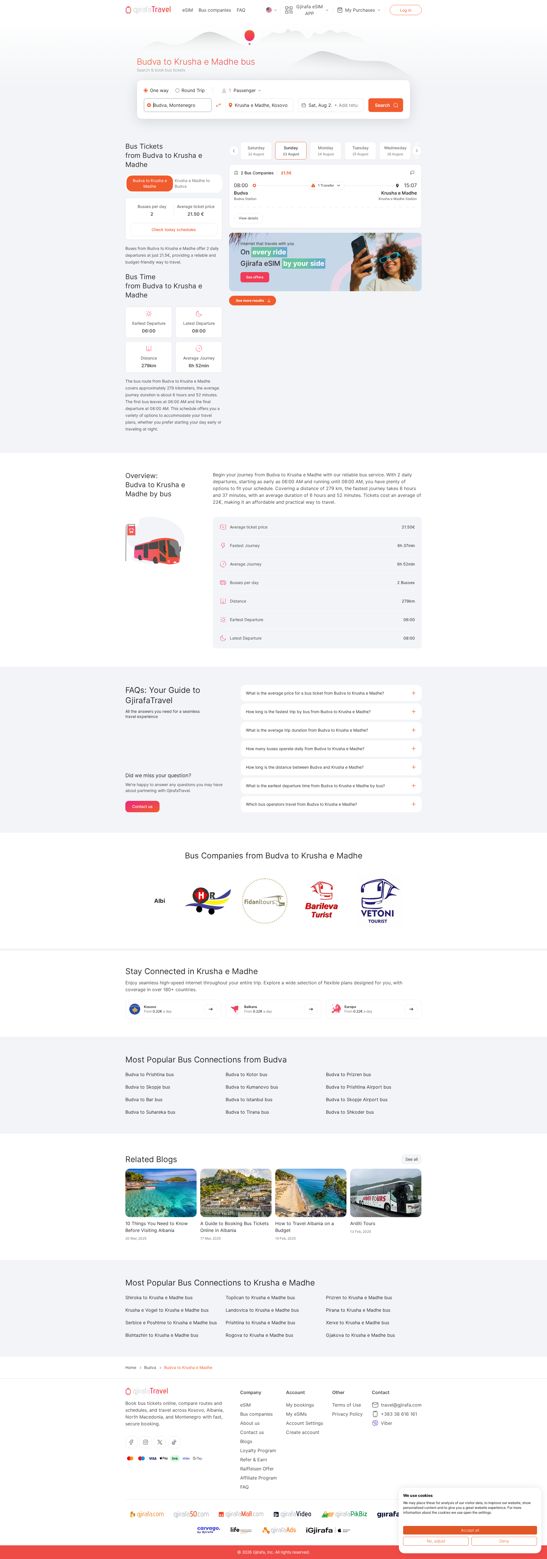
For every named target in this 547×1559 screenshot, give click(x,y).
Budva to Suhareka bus (150, 1112)
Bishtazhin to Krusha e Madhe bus (161, 1335)
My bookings (300, 1405)
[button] (331, 693)
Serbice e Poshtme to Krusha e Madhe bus (171, 1322)
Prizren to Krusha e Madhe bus (359, 1297)
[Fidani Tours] (265, 901)
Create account (302, 1432)
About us (250, 1423)
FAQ (241, 10)
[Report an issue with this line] (412, 173)
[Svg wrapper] (146, 1514)
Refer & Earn (253, 1459)
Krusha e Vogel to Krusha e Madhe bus (167, 1310)
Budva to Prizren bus (348, 1074)
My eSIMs (296, 1414)
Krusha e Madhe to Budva (192, 183)
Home (130, 1367)
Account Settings (304, 1423)
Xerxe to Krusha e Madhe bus (357, 1322)
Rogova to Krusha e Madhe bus (259, 1335)
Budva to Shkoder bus (350, 1112)
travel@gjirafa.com (401, 1405)
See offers (255, 277)
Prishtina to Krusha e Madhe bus (260, 1322)
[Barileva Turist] (322, 901)
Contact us (142, 806)
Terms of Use (346, 1405)
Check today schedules (174, 229)
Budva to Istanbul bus (249, 1099)
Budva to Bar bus (143, 1099)
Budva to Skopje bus (147, 1087)
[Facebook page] (131, 1442)
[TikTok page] (174, 1442)
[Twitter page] (160, 1442)
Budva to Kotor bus (246, 1074)
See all (411, 1159)
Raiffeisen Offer (257, 1469)
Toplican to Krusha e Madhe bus (260, 1297)
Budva (150, 1367)
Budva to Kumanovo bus (252, 1087)
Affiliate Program (258, 1478)
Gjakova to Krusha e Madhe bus (360, 1335)
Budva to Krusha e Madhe (150, 183)
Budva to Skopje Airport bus (356, 1099)
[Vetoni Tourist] (379, 901)
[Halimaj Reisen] (208, 901)
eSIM (187, 10)
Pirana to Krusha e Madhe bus (358, 1310)
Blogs (246, 1441)
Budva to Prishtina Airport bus (358, 1087)
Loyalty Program (258, 1450)
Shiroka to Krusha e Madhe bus (159, 1297)
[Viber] (375, 1423)
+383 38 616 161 (399, 1414)
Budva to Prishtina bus (149, 1074)
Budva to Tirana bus (247, 1112)
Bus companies (215, 10)
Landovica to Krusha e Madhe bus (262, 1310)
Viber (386, 1423)
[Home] (148, 10)
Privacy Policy (347, 1414)
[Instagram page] (145, 1442)
